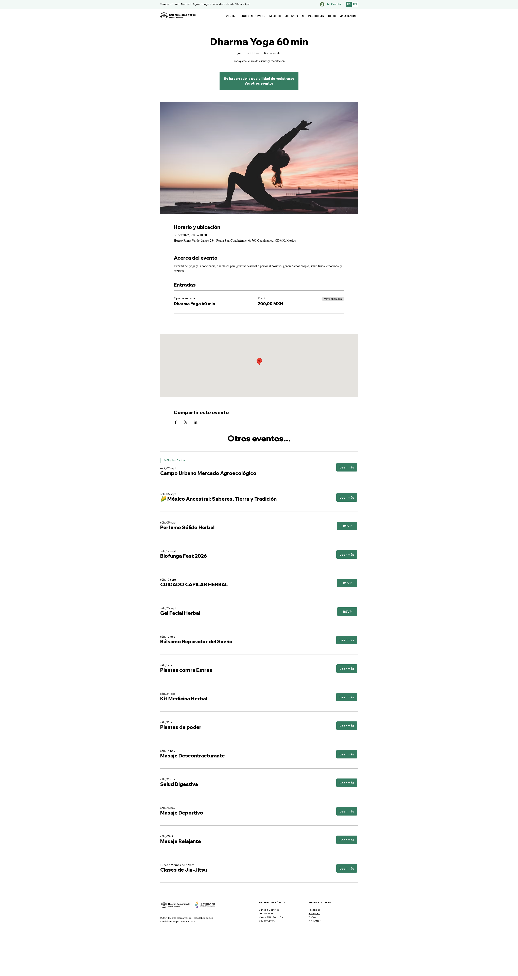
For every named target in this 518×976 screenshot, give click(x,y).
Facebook (315, 909)
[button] (231, 16)
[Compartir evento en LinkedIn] (195, 422)
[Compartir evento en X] (186, 422)
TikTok (312, 917)
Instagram (314, 913)
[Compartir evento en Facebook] (176, 422)
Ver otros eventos (259, 83)
